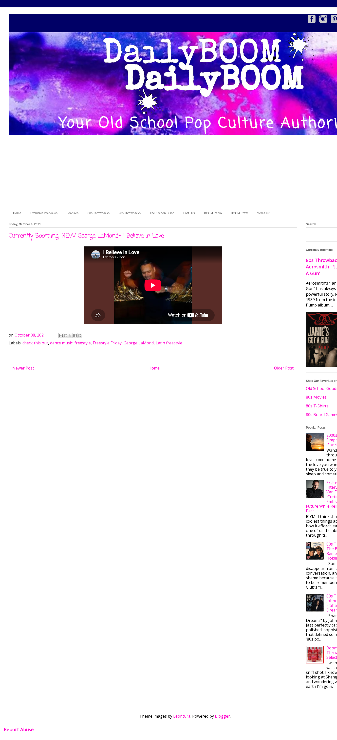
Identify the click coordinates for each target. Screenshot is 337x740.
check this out (35, 343)
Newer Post (23, 368)
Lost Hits (189, 213)
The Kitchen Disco (162, 213)
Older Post (284, 368)
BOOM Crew (239, 213)
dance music (61, 343)
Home (17, 213)
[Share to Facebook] (75, 335)
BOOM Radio (213, 213)
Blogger (222, 716)
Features (72, 213)
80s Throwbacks (99, 213)
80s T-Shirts (317, 406)
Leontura (181, 716)
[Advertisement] (185, 172)
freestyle (83, 343)
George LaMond (139, 343)
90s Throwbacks (130, 213)
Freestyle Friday (107, 343)
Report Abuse (19, 729)
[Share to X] (70, 335)
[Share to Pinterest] (79, 335)
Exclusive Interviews (43, 213)
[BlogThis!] (65, 335)
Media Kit (263, 213)
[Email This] (60, 335)
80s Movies (316, 397)
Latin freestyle (169, 343)
